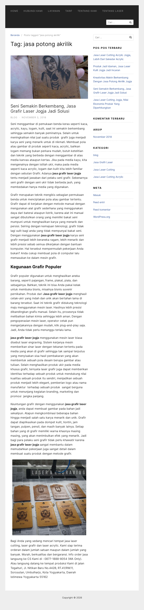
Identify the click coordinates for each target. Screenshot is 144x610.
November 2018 (102, 136)
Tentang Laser (112, 10)
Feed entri (99, 202)
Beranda (15, 35)
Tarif (68, 10)
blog (14, 117)
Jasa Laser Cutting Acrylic (108, 176)
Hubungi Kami (33, 10)
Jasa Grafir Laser (103, 162)
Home (14, 10)
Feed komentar (101, 209)
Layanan (54, 10)
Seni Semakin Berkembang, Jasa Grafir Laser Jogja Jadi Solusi (43, 109)
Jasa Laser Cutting (104, 169)
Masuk (97, 195)
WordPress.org (101, 216)
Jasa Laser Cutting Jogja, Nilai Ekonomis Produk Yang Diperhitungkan (110, 103)
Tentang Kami (87, 10)
